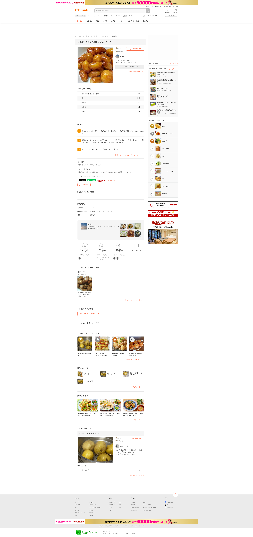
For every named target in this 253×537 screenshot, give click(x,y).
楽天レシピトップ (80, 36)
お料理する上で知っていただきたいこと (128, 155)
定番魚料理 (112, 505)
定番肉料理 (112, 502)
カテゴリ (89, 21)
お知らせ (91, 515)
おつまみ (92, 211)
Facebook (170, 502)
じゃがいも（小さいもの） (90, 94)
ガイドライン (92, 513)
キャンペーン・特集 (132, 21)
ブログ (144, 502)
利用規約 (91, 510)
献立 (97, 21)
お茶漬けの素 (126, 16)
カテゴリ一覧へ (136, 387)
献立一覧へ (138, 420)
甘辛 (98, 211)
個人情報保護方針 (109, 526)
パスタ (110, 507)
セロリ (120, 16)
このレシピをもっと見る (133, 475)
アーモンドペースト (136, 16)
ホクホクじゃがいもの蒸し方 (89, 433)
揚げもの (92, 215)
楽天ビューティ (135, 507)
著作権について (118, 526)
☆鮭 (83, 111)
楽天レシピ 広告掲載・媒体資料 (138, 526)
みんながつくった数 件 (129, 66)
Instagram (170, 507)
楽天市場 (175, 6)
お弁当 (120, 502)
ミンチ (89, 16)
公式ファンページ (116, 21)
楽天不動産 (134, 505)
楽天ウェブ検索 (147, 505)
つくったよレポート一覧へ (132, 300)
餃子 (144, 16)
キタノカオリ (113, 16)
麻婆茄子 (106, 16)
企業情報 (101, 526)
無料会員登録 (172, 15)
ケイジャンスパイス (97, 16)
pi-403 (90, 224)
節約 (120, 507)
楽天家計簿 (158, 6)
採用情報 (127, 526)
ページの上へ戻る (175, 494)
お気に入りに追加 (136, 49)
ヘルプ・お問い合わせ (94, 507)
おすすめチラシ (167, 6)
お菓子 (110, 510)
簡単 (120, 505)
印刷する (85, 185)
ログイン (175, 12)
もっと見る (172, 63)
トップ (77, 502)
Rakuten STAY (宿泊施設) (149, 507)
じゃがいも (104, 36)
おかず (112, 211)
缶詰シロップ (150, 16)
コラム (105, 21)
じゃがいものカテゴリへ (133, 359)
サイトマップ (92, 505)
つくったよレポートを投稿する (134, 71)
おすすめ (80, 21)
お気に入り (168, 12)
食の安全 (145, 21)
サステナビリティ (130, 533)
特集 (76, 515)
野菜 (97, 36)
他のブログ (113, 180)
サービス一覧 (106, 533)
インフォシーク (149, 6)
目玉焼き (157, 16)
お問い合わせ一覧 (118, 533)
